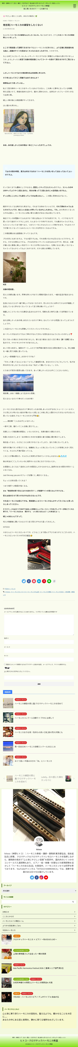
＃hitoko (7, 592)
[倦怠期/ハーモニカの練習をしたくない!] (39, 581)
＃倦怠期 (67, 592)
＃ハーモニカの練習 (45, 592)
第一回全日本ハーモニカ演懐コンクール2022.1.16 (35, 746)
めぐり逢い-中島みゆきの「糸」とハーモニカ (33, 761)
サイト (6, 656)
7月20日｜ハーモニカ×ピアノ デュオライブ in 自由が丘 (36, 996)
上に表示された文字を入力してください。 (17, 671)
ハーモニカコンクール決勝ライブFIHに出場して (34, 717)
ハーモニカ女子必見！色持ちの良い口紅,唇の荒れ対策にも (39, 732)
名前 (6, 638)
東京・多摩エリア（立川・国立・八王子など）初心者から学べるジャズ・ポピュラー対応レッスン (39, 1037)
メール (7, 647)
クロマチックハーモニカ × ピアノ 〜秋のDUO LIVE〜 (35, 939)
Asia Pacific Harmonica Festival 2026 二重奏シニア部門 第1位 (38, 968)
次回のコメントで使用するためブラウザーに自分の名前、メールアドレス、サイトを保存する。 (36, 664)
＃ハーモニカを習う (58, 592)
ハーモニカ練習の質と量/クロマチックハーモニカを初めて (39, 703)
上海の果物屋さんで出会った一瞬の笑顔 (29, 953)
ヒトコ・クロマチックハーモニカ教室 (35, 6)
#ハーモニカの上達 (33, 592)
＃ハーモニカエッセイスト (19, 592)
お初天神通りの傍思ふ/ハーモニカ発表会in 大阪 (32, 982)
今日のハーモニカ (10, 589)
